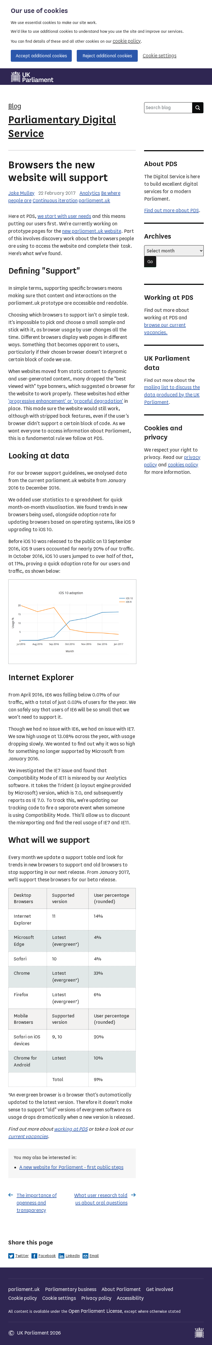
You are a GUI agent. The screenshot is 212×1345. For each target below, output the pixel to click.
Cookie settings (159, 55)
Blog (14, 106)
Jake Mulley (21, 193)
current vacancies (28, 1136)
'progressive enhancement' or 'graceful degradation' (65, 401)
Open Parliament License (95, 1311)
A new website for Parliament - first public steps (71, 1167)
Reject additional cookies (107, 56)
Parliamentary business (70, 1289)
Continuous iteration (55, 200)
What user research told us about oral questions (101, 1199)
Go (150, 261)
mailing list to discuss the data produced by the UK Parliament (172, 395)
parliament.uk (94, 200)
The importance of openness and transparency (37, 1203)
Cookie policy (22, 1298)
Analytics (90, 193)
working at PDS (71, 1129)
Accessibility (130, 1298)
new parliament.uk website (91, 231)
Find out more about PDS (171, 210)
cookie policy (127, 41)
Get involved (159, 1289)
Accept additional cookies (41, 56)
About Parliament (121, 1289)
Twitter (22, 1255)
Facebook (47, 1255)
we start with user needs (64, 216)
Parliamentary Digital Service (62, 127)
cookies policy (183, 464)
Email (94, 1255)
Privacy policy (96, 1298)
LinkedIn (72, 1255)
